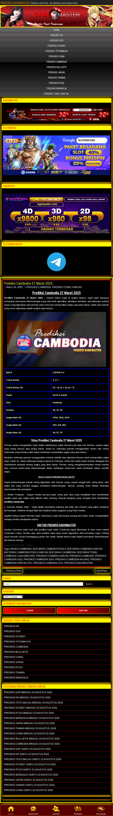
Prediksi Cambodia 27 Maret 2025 (28, 283)
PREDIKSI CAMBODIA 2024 (39, 559)
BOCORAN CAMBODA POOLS (49, 549)
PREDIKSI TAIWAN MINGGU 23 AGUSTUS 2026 (30, 728)
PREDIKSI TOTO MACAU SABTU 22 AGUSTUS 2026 (32, 759)
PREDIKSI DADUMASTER (15, 3)
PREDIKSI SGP (57, 40)
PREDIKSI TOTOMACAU (56, 51)
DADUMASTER (26, 556)
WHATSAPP (33, 814)
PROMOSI (78, 814)
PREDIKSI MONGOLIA (56, 88)
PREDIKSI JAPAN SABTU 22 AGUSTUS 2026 (28, 780)
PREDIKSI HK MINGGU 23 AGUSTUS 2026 (27, 697)
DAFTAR (56, 814)
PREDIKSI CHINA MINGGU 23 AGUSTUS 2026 (29, 733)
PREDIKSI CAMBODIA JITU (48, 563)
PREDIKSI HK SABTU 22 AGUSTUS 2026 (26, 754)
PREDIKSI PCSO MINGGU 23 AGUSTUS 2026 (29, 713)
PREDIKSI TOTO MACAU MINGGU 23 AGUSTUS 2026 (33, 702)
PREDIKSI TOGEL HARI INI (56, 93)
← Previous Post (12, 570)
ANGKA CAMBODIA (21, 549)
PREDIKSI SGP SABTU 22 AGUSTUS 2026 (27, 749)
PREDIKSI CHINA (57, 56)
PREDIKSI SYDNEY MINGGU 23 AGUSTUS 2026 (30, 708)
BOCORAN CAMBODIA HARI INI (84, 549)
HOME (11, 814)
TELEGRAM (101, 814)
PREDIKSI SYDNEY (56, 45)
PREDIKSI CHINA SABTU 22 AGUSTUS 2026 (28, 790)
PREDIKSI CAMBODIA (56, 61)
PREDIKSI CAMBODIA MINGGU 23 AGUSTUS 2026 (32, 744)
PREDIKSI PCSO (56, 83)
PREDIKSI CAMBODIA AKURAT (72, 559)
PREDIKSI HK (56, 35)
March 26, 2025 (14, 287)
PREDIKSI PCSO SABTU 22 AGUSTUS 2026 (28, 769)
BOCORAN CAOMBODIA (62, 552)
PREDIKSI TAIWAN (56, 77)
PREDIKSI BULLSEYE (57, 67)
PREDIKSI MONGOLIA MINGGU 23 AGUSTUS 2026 (31, 718)
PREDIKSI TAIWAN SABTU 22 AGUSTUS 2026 (29, 785)
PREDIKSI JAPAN (56, 72)
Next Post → (103, 570)
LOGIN (29, 610)
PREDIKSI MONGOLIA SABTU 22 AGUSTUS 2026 (31, 774)
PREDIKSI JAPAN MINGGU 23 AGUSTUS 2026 (29, 723)
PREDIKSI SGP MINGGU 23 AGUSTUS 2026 (28, 692)
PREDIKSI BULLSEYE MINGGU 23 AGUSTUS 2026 (32, 738)
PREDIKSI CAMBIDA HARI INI (52, 556)
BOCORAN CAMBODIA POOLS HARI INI (26, 552)
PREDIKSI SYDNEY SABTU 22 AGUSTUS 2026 (30, 764)
